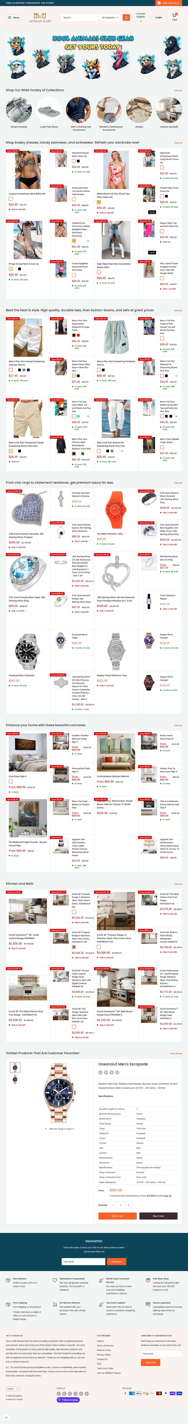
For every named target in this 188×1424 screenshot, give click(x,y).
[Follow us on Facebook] (59, 1394)
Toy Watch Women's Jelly (110, 533)
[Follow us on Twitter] (64, 1394)
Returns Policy (104, 1350)
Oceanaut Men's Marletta (21, 675)
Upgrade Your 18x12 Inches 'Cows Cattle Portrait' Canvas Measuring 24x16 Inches (80, 847)
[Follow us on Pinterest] (75, 1394)
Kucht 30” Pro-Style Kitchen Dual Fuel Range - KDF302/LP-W (26, 1013)
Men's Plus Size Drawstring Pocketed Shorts (116, 363)
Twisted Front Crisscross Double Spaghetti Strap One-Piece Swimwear (81, 229)
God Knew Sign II (18, 776)
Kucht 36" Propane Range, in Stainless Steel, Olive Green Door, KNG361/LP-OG (114, 938)
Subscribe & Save (170, 3)
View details (176, 1053)
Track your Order (105, 1368)
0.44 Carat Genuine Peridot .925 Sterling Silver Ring (81, 598)
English (10, 1389)
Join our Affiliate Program (109, 1373)
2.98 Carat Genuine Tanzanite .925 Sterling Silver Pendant (26, 535)
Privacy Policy (104, 1354)
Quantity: (103, 1205)
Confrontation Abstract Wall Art (113, 776)
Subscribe (116, 1261)
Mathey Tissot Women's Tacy (112, 675)
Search (100, 1341)
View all (178, 90)
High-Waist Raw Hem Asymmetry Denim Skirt (114, 265)
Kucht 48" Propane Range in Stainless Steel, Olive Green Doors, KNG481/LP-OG (81, 900)
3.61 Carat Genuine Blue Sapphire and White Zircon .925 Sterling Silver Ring (169, 529)
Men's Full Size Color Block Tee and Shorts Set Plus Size (81, 406)
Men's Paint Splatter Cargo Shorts (169, 440)
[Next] (182, 111)
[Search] (126, 17)
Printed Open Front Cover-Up (169, 189)
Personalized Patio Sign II (81, 770)
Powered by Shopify (14, 1399)
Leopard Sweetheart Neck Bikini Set (27, 193)
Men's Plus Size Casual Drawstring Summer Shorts (27, 363)
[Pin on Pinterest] (106, 1072)
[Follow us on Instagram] (70, 1394)
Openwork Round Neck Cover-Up (80, 154)
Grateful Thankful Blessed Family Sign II (80, 738)
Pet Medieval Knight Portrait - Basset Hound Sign (28, 844)
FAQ (99, 1364)
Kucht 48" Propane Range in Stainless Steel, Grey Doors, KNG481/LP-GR (81, 937)
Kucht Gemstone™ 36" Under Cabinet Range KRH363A (24, 936)
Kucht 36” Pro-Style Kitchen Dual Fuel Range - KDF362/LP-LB (169, 899)
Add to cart (117, 1216)
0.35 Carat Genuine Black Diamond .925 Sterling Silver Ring (169, 498)
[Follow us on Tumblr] (87, 1394)
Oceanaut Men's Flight (80, 636)
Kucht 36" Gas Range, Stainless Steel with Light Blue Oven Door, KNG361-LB (80, 1015)
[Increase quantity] (128, 1205)
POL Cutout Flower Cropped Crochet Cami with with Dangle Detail (169, 268)
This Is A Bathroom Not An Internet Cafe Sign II (169, 804)
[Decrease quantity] (113, 1205)
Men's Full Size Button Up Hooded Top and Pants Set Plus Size (168, 406)
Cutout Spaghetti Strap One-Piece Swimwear (80, 266)
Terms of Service (105, 1345)
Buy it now (158, 1216)
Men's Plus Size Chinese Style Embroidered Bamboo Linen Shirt (81, 444)
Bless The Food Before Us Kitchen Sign (80, 804)
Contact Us (102, 1359)
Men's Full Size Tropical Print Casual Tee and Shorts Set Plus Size (167, 326)
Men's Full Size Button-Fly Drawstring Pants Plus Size (111, 444)
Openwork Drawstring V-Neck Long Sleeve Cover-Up (169, 158)
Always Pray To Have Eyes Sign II (168, 770)
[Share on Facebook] (100, 1072)
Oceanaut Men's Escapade (123, 1064)
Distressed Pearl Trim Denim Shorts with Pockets (81, 191)
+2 (88, 241)
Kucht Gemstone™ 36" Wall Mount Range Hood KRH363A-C (169, 1013)
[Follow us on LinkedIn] (81, 1394)
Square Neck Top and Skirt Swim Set (169, 224)
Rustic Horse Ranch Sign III (166, 737)
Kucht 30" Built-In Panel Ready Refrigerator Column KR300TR (168, 937)
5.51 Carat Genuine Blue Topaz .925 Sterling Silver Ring (27, 599)
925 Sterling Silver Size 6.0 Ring (169, 558)
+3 (88, 416)
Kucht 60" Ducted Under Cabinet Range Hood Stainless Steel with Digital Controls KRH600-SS (81, 978)
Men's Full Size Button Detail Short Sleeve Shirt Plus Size (81, 366)
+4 (176, 416)
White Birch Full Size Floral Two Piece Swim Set (113, 195)
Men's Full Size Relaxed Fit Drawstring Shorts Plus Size (168, 366)
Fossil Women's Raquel (168, 597)
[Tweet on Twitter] (112, 1072)
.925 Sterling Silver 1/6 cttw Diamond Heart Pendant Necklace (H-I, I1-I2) (115, 599)
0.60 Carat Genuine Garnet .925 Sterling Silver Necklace (81, 528)
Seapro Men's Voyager (166, 636)
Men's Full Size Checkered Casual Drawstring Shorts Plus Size (26, 444)
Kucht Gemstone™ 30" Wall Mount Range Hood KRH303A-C (114, 1013)
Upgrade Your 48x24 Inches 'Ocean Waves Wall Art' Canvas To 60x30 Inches (115, 804)
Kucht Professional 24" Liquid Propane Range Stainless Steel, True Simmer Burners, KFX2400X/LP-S (169, 978)
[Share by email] (117, 1072)
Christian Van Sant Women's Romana (81, 494)
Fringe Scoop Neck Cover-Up (24, 264)
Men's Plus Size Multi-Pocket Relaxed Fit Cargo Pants (80, 325)
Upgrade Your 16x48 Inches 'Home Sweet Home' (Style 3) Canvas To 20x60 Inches (169, 845)
